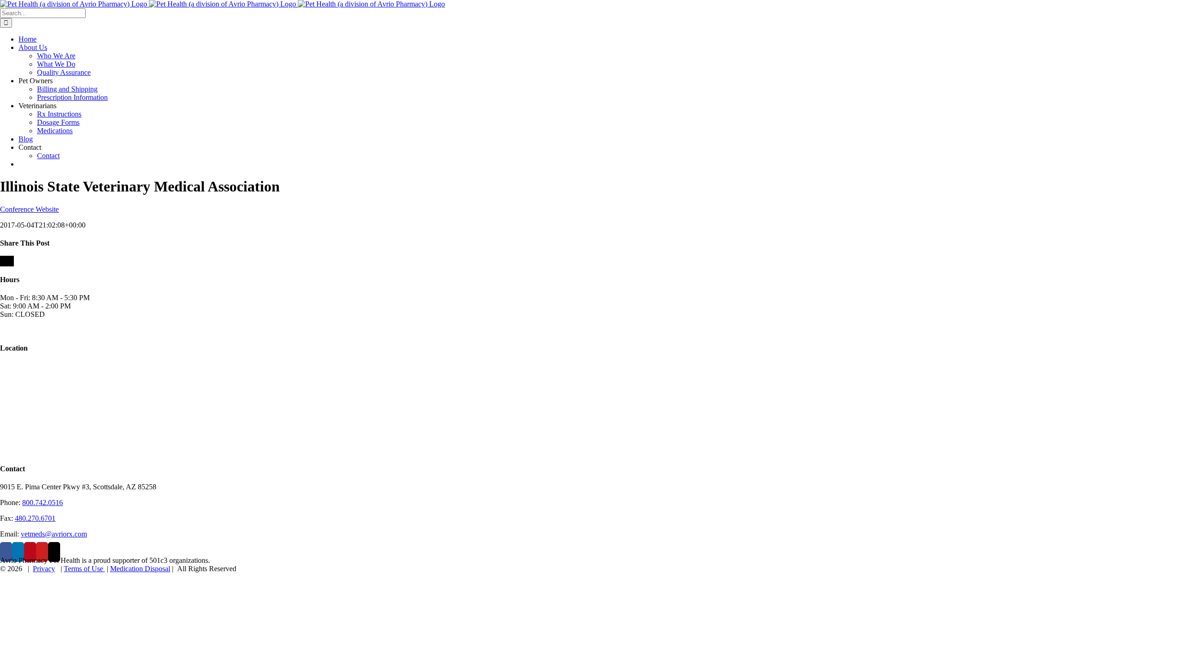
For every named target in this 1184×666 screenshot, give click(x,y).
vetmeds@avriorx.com (54, 534)
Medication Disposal (140, 569)
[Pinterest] (30, 552)
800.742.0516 (42, 502)
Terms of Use (84, 569)
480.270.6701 (35, 518)
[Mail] (54, 552)
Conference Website (29, 209)
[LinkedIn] (18, 552)
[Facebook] (6, 552)
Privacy (44, 569)
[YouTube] (42, 552)
